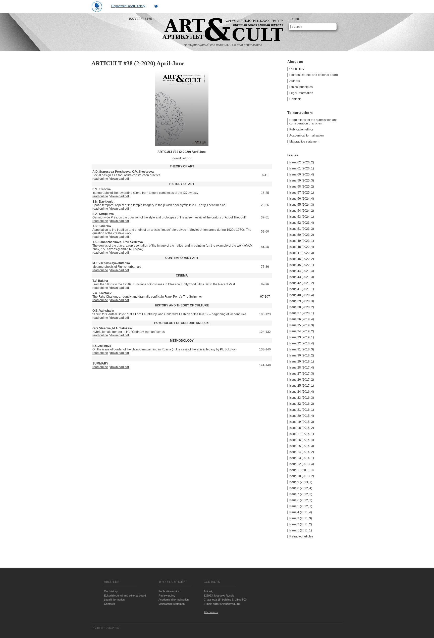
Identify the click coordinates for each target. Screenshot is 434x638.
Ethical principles (301, 87)
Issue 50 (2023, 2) (301, 235)
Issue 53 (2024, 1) (301, 216)
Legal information (301, 93)
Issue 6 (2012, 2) (300, 500)
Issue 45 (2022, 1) (301, 265)
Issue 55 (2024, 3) (301, 204)
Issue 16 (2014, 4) (301, 440)
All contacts (211, 612)
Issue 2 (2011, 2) (300, 524)
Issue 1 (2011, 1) (300, 530)
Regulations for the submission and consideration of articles (313, 121)
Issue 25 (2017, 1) (301, 385)
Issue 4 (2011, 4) (300, 512)
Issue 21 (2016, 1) (301, 410)
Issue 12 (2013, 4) (301, 464)
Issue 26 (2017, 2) (301, 379)
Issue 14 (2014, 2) (301, 452)
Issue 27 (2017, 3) (301, 373)
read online (100, 178)
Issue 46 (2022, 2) (301, 259)
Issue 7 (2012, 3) (300, 494)
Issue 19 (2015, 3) (301, 422)
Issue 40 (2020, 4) (301, 295)
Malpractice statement (304, 141)
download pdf (182, 158)
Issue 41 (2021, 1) (301, 289)
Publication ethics (301, 129)
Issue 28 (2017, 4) (301, 367)
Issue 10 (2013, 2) (301, 476)
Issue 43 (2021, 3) (301, 277)
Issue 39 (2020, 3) (301, 301)
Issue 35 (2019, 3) (301, 325)
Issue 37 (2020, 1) (301, 313)
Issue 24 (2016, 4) (301, 391)
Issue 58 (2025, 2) (301, 186)
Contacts (295, 99)
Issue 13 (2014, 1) (301, 458)
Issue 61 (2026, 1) (301, 168)
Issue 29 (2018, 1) (301, 361)
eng (296, 19)
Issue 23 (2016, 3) (301, 397)
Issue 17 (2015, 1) (301, 434)
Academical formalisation (306, 135)
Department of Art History (128, 6)
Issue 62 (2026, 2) (301, 162)
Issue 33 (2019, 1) (301, 337)
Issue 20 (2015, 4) (301, 416)
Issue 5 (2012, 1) (300, 506)
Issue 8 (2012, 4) (300, 488)
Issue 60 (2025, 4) (301, 174)
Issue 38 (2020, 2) (301, 307)
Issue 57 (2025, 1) (301, 192)
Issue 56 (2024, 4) (301, 198)
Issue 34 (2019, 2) (301, 331)
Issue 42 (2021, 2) (301, 283)
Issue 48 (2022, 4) (301, 247)
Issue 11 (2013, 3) (301, 470)
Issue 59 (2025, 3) (301, 180)
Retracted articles (301, 536)
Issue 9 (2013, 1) (300, 482)
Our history (296, 69)
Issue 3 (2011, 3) (300, 518)
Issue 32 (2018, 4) (301, 343)
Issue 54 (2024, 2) (301, 210)
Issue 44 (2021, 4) (301, 271)
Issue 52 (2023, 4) (301, 222)
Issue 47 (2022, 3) (301, 253)
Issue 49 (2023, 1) (301, 241)
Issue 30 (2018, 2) (301, 355)
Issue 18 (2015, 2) (301, 428)
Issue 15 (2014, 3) (301, 446)
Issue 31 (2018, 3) (301, 349)
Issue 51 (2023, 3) (301, 229)
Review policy (166, 595)
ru (290, 19)
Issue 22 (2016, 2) (301, 403)
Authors (294, 81)
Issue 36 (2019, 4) (301, 319)
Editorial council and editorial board (313, 75)
